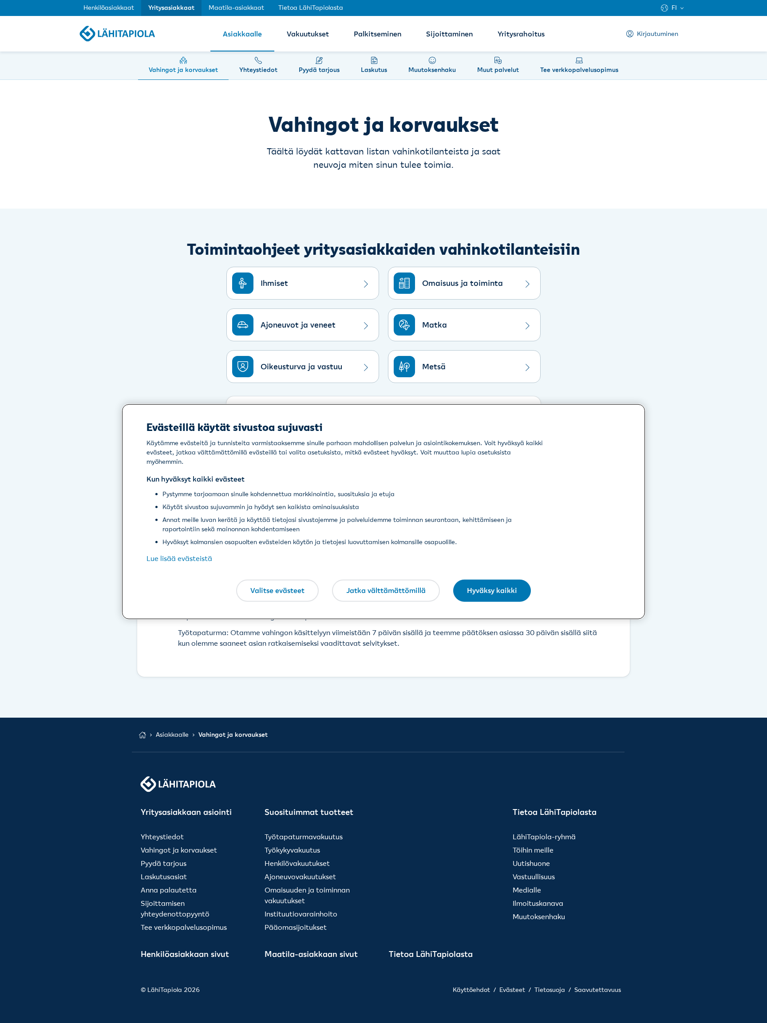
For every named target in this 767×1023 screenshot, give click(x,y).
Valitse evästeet (277, 590)
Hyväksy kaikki (492, 590)
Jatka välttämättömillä (386, 590)
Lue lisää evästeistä (179, 558)
